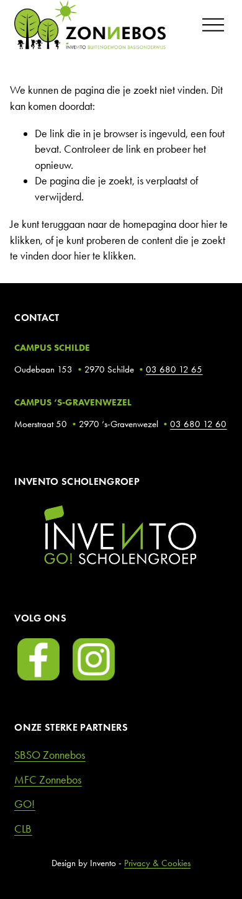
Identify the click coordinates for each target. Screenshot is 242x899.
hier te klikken (103, 256)
